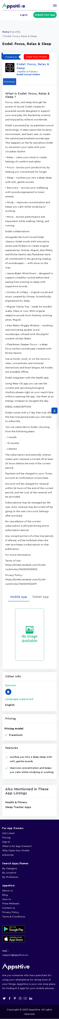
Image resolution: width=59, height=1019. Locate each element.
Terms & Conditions (13, 916)
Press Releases (10, 903)
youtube (25, 998)
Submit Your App (45, 15)
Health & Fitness (16, 802)
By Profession (10, 876)
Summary (9, 81)
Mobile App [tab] (18, 596)
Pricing (6, 837)
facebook (9, 998)
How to (6, 899)
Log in (23, 15)
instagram (20, 998)
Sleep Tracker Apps (18, 807)
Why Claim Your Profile (15, 850)
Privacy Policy (10, 912)
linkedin (31, 998)
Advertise (8, 854)
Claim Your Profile (36, 56)
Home (5, 32)
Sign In (6, 841)
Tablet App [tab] (40, 596)
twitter (4, 998)
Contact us (8, 907)
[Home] (13, 5)
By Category (9, 868)
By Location (9, 872)
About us (7, 890)
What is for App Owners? (17, 846)
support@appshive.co (15, 954)
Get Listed (8, 833)
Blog (5, 894)
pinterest (15, 998)
